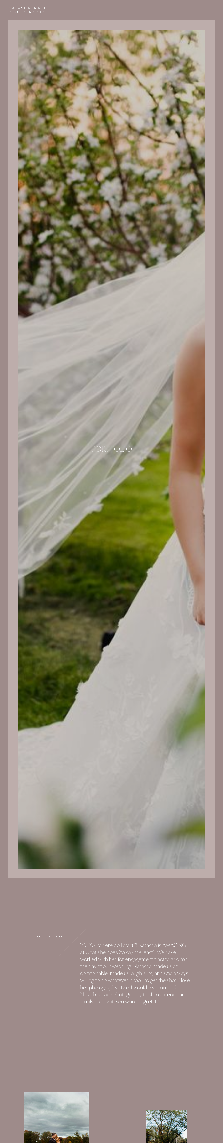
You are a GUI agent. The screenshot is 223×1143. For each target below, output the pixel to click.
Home (83, 10)
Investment (97, 10)
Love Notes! (101, 10)
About (88, 10)
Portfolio (92, 10)
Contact (105, 10)
